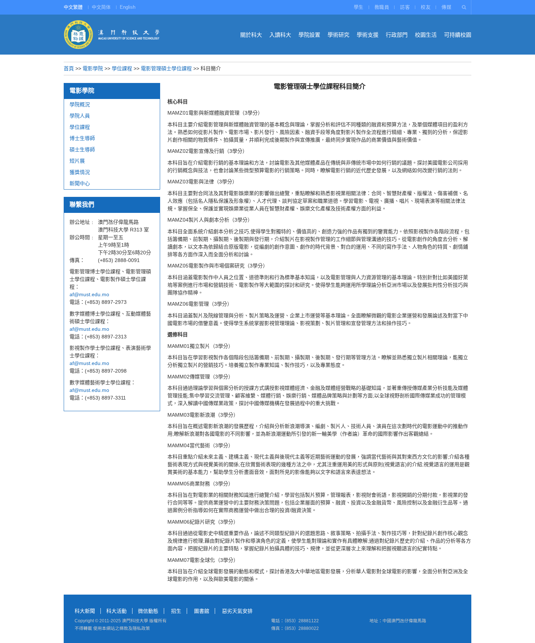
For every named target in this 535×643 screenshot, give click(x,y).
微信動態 (148, 611)
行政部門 (397, 35)
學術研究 (338, 35)
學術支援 (368, 35)
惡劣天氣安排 (237, 611)
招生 (176, 611)
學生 (359, 7)
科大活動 (116, 611)
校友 (426, 7)
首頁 (69, 68)
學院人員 (80, 116)
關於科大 (251, 35)
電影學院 (93, 68)
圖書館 (201, 611)
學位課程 (122, 68)
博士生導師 (82, 138)
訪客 (405, 7)
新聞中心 (80, 183)
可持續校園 (457, 35)
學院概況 (80, 104)
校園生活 (426, 35)
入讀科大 (280, 35)
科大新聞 (85, 611)
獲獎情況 (80, 172)
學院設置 (309, 35)
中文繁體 (73, 7)
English (127, 7)
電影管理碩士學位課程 (166, 68)
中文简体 (101, 7)
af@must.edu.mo (89, 294)
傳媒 (446, 7)
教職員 (381, 7)
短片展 (77, 161)
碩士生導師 (82, 149)
